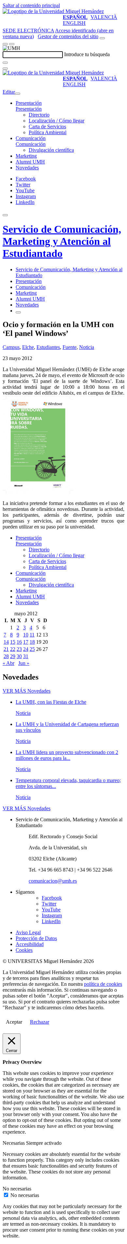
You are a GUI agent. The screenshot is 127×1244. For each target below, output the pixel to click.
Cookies (24, 950)
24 (25, 649)
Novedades (27, 167)
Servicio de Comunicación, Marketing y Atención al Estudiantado (62, 241)
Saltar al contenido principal (31, 5)
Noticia (86, 347)
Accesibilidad (30, 944)
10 (25, 635)
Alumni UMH (30, 162)
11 (32, 635)
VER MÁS (26, 691)
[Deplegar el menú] (18, 312)
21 (6, 649)
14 (6, 642)
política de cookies (103, 984)
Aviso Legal (28, 932)
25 (32, 649)
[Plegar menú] (17, 94)
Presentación (29, 103)
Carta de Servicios (47, 126)
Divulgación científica (51, 150)
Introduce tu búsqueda (87, 54)
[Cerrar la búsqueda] (5, 69)
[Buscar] (5, 63)
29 (12, 656)
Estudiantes (48, 347)
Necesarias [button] (14, 1143)
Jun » (23, 663)
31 (25, 656)
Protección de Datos (36, 938)
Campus (11, 347)
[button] (29, 109)
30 (19, 656)
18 (32, 642)
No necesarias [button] (17, 1188)
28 (6, 656)
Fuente (70, 347)
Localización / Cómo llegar (56, 120)
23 (19, 649)
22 (12, 649)
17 (25, 642)
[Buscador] (102, 38)
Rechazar (39, 1022)
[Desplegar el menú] (11, 44)
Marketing (26, 156)
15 (12, 642)
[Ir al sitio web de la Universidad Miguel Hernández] (53, 11)
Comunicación (31, 138)
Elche (28, 347)
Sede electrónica (28, 30)
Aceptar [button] (14, 1022)
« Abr (8, 663)
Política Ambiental (47, 132)
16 (19, 642)
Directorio (39, 115)
